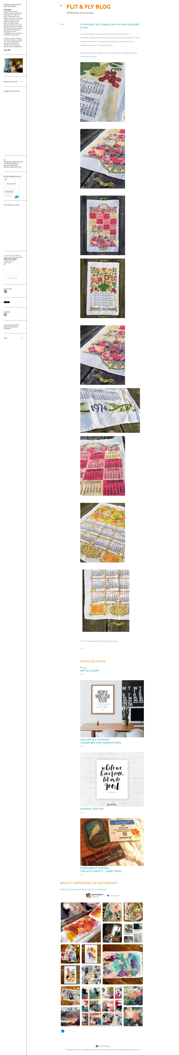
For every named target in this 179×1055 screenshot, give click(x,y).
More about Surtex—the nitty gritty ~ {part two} (100, 869)
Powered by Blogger (104, 1046)
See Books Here (8, 195)
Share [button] (62, 24)
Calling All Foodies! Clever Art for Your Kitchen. (100, 741)
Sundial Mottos (91, 808)
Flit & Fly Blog (88, 6)
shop (116, 641)
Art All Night (89, 670)
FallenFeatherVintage (88, 56)
